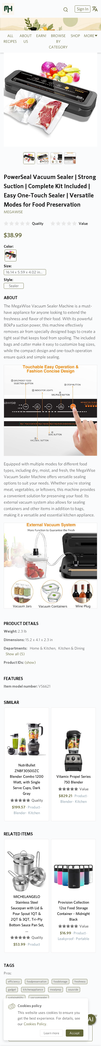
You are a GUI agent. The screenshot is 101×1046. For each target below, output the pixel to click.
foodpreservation (37, 981)
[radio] (6, 223)
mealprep (55, 989)
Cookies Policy (35, 1023)
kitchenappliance (33, 989)
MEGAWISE (13, 211)
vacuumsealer (39, 997)
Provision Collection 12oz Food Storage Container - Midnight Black (73, 911)
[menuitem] (82, 8)
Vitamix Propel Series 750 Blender (73, 779)
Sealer (14, 285)
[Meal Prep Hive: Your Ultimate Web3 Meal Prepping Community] (10, 9)
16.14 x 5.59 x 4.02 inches (26, 272)
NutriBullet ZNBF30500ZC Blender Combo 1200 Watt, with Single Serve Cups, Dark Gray (26, 779)
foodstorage (60, 981)
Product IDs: (20, 662)
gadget (12, 989)
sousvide (73, 989)
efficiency (14, 981)
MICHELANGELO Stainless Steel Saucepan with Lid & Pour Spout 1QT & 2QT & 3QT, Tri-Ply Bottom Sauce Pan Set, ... (26, 913)
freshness (79, 981)
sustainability (15, 997)
